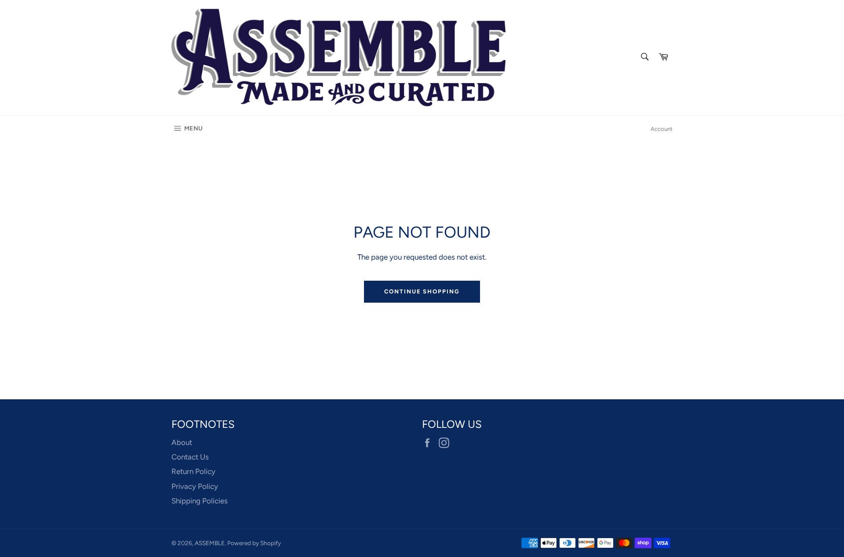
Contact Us (190, 456)
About (181, 442)
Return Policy (193, 471)
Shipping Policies (199, 500)
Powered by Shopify (254, 542)
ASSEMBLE (210, 542)
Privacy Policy (194, 486)
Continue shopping (422, 291)
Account (662, 129)
